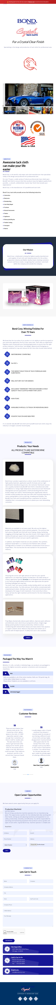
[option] (28, 94)
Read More (8, 826)
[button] (23, 774)
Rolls (11, 673)
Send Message (8, 940)
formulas (25, 579)
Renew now (31, 2)
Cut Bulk (12, 686)
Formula (28, 637)
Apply (6, 850)
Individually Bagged (15, 692)
